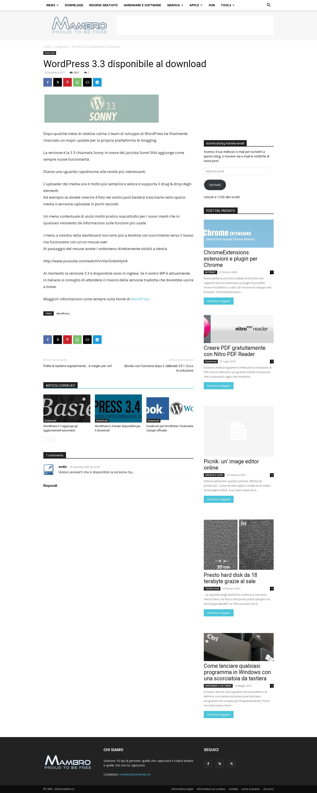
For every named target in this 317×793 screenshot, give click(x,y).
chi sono (268, 789)
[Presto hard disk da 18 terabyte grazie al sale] (239, 544)
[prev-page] (46, 439)
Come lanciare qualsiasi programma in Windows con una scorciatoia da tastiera (237, 672)
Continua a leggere (218, 301)
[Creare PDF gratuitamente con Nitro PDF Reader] (239, 329)
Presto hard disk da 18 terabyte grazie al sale (230, 578)
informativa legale (182, 789)
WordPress (140, 298)
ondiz (62, 467)
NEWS (50, 5)
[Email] (87, 82)
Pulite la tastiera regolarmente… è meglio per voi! (77, 366)
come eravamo (250, 789)
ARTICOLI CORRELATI (60, 385)
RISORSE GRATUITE (103, 5)
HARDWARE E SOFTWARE (142, 5)
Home (47, 47)
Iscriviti (215, 184)
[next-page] (53, 439)
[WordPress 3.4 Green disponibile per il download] (118, 408)
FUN (212, 5)
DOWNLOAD (74, 5)
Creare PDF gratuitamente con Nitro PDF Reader (234, 351)
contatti (233, 789)
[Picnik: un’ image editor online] (239, 431)
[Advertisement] (195, 25)
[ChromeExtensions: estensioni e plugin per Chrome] (239, 234)
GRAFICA (173, 5)
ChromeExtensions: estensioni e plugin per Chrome (230, 258)
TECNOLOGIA (212, 588)
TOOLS (226, 5)
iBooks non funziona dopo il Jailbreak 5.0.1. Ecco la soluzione (158, 368)
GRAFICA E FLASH (214, 474)
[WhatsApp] (77, 82)
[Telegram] (97, 82)
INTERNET (210, 272)
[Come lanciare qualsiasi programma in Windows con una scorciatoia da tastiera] (239, 647)
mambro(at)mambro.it (135, 774)
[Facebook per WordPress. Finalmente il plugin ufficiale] (169, 408)
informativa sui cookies (211, 789)
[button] (268, 5)
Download (61, 47)
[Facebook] (47, 82)
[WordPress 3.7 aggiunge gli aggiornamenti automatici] (66, 408)
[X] (57, 82)
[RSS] (219, 764)
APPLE (194, 5)
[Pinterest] (67, 82)
